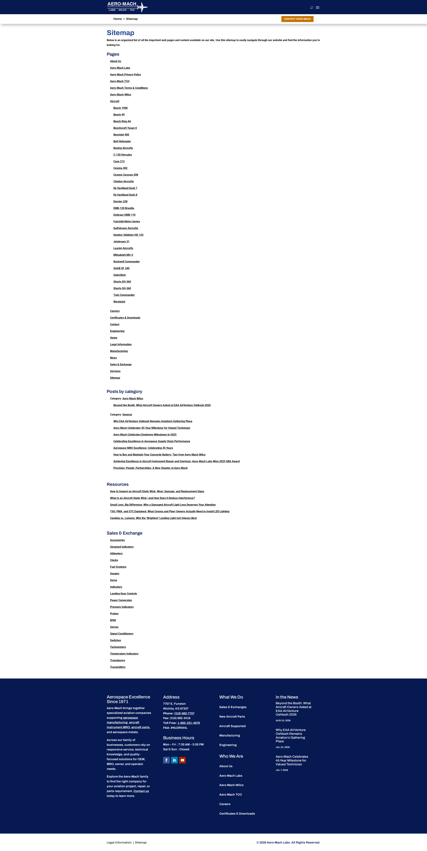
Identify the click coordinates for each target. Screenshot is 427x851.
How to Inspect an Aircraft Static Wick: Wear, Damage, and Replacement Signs (157, 491)
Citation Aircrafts (123, 181)
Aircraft (114, 101)
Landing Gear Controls (123, 593)
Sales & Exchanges (233, 707)
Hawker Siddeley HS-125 (128, 234)
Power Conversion (121, 600)
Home (113, 337)
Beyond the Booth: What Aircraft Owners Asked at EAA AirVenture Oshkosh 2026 (162, 405)
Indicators (116, 586)
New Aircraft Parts (232, 716)
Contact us (141, 791)
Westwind (119, 301)
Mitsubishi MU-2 (123, 255)
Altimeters (116, 553)
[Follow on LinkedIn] (174, 760)
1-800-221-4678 (188, 723)
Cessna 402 (120, 168)
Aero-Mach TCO (119, 81)
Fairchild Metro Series (126, 221)
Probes (114, 613)
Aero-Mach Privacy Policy (125, 74)
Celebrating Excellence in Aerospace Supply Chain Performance (151, 441)
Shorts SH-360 (122, 281)
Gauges (114, 573)
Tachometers (118, 647)
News (113, 357)
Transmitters (117, 667)
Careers (115, 311)
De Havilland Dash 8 (125, 194)
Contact (114, 324)
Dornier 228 (120, 201)
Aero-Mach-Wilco (120, 94)
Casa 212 (119, 161)
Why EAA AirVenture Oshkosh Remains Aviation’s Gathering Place (152, 421)
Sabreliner (119, 275)
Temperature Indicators (124, 653)
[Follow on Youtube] (182, 760)
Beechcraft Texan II (125, 128)
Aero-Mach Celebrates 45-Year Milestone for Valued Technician (151, 428)
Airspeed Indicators (122, 546)
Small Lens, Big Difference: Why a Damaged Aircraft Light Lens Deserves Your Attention (163, 504)
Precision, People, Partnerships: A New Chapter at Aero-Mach (150, 468)
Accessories (117, 540)
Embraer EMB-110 (124, 214)
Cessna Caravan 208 (125, 174)
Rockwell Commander (126, 261)
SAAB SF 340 (121, 268)
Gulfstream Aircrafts (125, 228)
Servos (114, 627)
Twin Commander (124, 295)
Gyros (113, 580)
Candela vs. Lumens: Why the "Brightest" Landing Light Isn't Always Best (153, 518)
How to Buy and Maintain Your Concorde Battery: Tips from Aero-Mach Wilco (159, 454)
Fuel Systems (118, 566)
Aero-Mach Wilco (132, 398)
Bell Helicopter (122, 141)
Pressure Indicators (122, 607)
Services (115, 371)
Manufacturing (119, 351)
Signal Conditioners (121, 633)
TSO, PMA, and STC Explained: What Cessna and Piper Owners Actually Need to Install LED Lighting (169, 511)
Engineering (117, 331)
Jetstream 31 (121, 241)
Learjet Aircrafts (123, 248)
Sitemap (115, 377)
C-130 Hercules (122, 154)
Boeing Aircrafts (123, 148)
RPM (113, 620)
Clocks (114, 560)
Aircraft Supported (232, 726)
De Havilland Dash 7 (125, 188)
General (127, 414)
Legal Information (121, 344)
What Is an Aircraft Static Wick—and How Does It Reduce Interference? (152, 498)
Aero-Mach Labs (120, 67)
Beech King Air (122, 121)
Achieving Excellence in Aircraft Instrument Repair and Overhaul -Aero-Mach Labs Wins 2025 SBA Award (176, 461)
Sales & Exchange (121, 364)
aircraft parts (140, 727)
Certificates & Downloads (125, 317)
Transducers (117, 660)
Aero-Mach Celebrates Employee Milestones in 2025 (144, 434)
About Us (115, 61)
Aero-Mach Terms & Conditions (129, 88)
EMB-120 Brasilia (123, 208)
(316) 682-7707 (184, 713)
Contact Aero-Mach (297, 19)
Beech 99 (119, 114)
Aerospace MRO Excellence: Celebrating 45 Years (143, 448)
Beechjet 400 (121, 134)
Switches (115, 640)
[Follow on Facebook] (166, 760)
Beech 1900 (120, 108)
